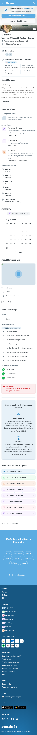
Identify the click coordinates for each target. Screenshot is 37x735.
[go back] (2, 3)
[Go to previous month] (26, 220)
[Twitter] (8, 719)
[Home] (2, 523)
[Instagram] (12, 719)
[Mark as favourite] (34, 3)
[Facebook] (3, 719)
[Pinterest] (17, 719)
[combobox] (18, 213)
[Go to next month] (30, 220)
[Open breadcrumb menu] (7, 523)
